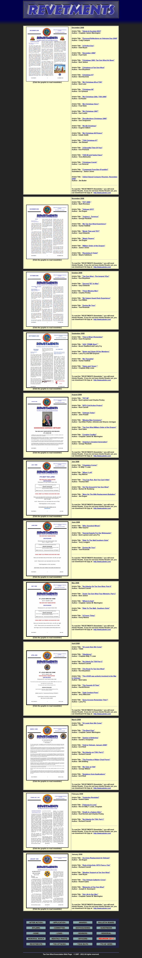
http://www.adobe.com (102, 193)
